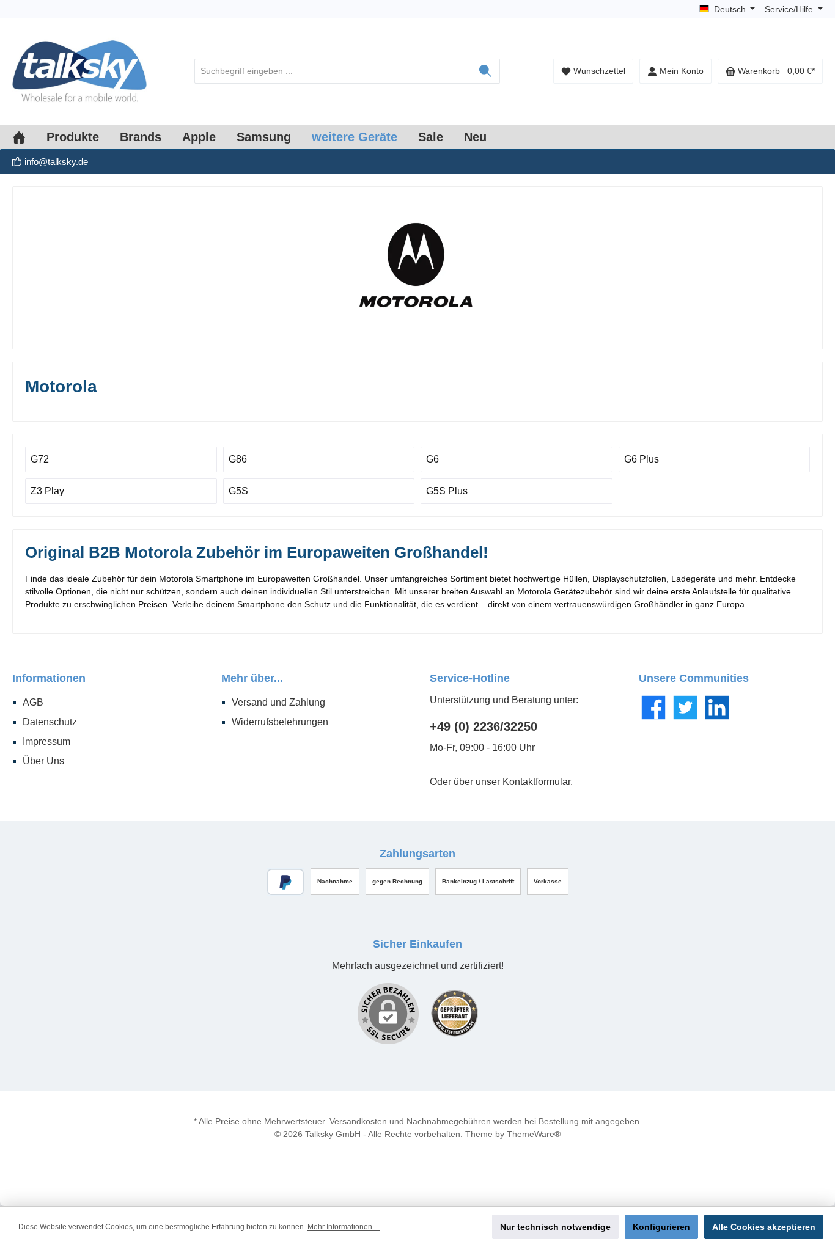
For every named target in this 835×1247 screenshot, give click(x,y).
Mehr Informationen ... (343, 1227)
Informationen (49, 678)
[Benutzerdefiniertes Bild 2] (454, 1013)
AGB (33, 702)
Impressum (46, 741)
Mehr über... (252, 678)
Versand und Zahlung (278, 702)
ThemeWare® (534, 1134)
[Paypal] (286, 882)
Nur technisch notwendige (555, 1227)
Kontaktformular (536, 782)
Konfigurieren (661, 1227)
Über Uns (43, 761)
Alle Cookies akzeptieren (763, 1227)
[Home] (29, 137)
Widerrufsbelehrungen (280, 722)
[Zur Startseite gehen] (79, 71)
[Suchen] (485, 71)
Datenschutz (50, 722)
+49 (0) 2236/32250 (483, 726)
